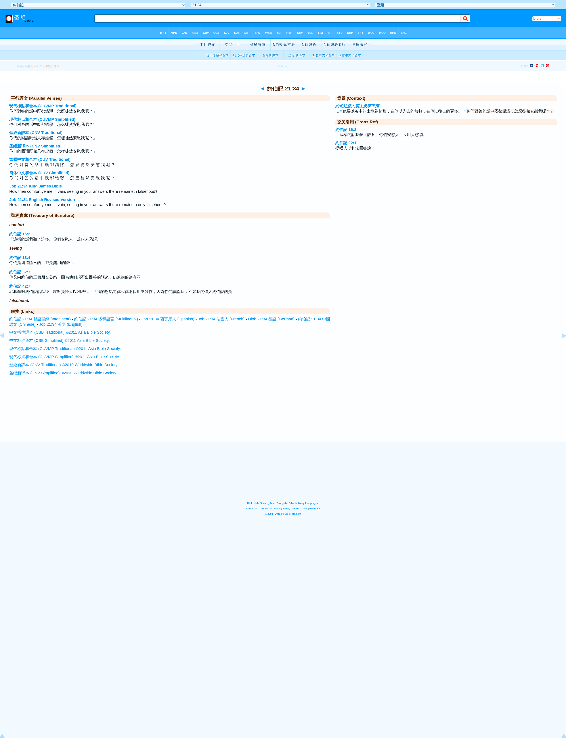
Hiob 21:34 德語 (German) (271, 319)
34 (464, 110)
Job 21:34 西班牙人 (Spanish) (168, 319)
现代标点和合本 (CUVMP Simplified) (42, 119)
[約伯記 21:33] (5, 345)
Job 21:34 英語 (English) (60, 324)
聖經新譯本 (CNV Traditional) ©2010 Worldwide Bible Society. (63, 365)
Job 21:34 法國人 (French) (221, 319)
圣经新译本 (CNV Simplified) (35, 146)
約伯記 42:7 (19, 286)
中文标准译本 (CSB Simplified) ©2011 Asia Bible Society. (59, 340)
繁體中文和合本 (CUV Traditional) (40, 159)
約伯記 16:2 (19, 234)
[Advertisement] (283, 414)
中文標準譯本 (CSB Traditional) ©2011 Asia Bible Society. (60, 332)
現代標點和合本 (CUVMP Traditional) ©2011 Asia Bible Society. (65, 348)
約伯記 (29, 66)
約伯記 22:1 (345, 143)
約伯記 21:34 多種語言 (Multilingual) (106, 319)
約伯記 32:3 (19, 272)
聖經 (19, 66)
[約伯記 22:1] (560, 345)
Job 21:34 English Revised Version (42, 199)
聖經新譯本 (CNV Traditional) (36, 132)
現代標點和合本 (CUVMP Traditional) (42, 106)
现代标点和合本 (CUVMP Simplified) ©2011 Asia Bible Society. (64, 357)
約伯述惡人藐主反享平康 (357, 106)
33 (341, 110)
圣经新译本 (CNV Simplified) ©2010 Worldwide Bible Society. (63, 373)
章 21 (39, 66)
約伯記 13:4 (19, 257)
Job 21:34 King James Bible (35, 186)
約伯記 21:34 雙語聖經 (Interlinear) (40, 319)
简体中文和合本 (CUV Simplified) (39, 173)
